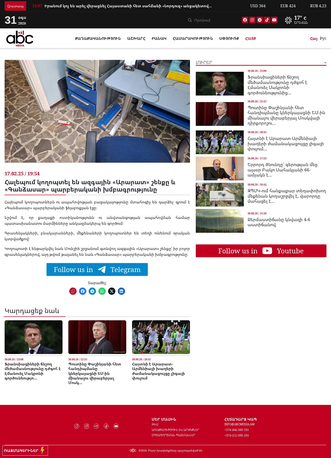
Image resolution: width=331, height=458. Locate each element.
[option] (304, 20)
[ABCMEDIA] (20, 37)
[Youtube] (274, 20)
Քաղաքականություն (98, 38)
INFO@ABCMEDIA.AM (239, 424)
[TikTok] (267, 20)
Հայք (250, 38)
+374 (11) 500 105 (236, 435)
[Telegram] (260, 20)
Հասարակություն (193, 38)
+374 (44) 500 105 (236, 430)
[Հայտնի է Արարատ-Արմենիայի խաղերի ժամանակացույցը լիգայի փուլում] (161, 337)
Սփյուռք (229, 38)
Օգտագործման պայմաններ (173, 435)
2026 (144, 450)
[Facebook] (245, 20)
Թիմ (155, 424)
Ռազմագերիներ (22, 450)
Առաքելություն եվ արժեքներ (175, 430)
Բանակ (159, 38)
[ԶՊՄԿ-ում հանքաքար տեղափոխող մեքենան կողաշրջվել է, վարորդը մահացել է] (220, 195)
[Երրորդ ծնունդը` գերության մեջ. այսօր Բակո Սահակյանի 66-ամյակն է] (220, 168)
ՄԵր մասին (164, 419)
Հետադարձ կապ (240, 419)
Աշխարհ (136, 38)
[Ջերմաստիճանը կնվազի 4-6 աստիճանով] (220, 221)
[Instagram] (252, 20)
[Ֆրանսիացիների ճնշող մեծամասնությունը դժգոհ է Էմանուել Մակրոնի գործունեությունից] (34, 337)
